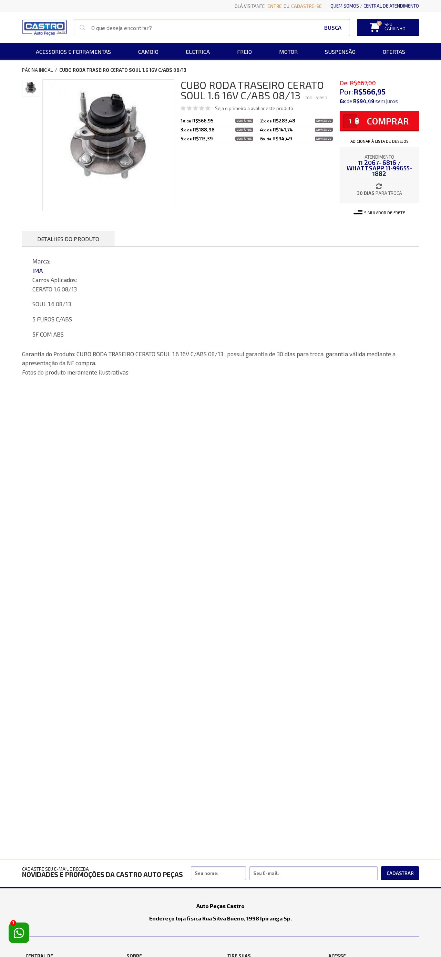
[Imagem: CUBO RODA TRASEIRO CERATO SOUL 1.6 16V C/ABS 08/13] (30, 88)
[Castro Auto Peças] (44, 28)
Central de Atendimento (391, 6)
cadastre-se (306, 6)
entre (274, 6)
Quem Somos (344, 6)
